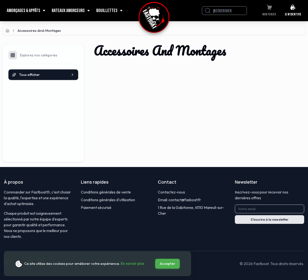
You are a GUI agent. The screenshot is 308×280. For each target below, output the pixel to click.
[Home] (7, 31)
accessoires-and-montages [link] (39, 30)
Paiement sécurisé (96, 207)
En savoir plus (132, 263)
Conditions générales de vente (106, 192)
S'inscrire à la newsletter (270, 219)
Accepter (167, 263)
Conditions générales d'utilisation (108, 199)
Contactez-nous (171, 192)
